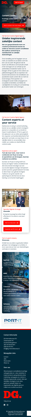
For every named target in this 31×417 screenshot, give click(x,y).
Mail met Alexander (10, 223)
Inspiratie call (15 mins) (11, 229)
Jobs (5, 359)
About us (6, 363)
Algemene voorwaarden (15, 414)
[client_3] (13, 321)
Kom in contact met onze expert (12, 25)
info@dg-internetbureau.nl (12, 349)
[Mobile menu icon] (27, 2)
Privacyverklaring (17, 413)
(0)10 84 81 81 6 (8, 347)
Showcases (7, 361)
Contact (6, 357)
